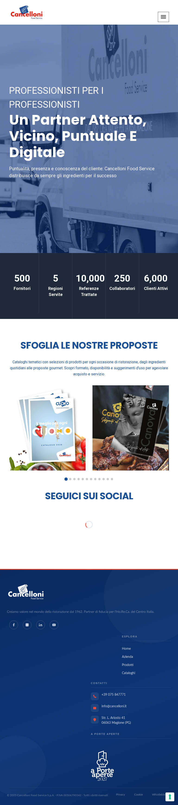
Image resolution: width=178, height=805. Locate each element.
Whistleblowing (161, 794)
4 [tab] (78, 479)
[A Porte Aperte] (102, 765)
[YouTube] (54, 624)
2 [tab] (70, 479)
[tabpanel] (47, 428)
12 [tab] (112, 479)
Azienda (127, 657)
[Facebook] (13, 624)
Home (126, 648)
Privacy (120, 794)
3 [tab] (74, 479)
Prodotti (128, 665)
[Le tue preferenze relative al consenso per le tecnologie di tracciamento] (169, 796)
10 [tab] (103, 479)
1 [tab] (66, 479)
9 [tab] (99, 479)
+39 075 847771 (114, 694)
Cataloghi (128, 673)
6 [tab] (87, 479)
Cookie (138, 794)
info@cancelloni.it (114, 706)
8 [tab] (95, 479)
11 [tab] (108, 479)
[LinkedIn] (40, 624)
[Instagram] (27, 624)
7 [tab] (91, 479)
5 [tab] (83, 479)
